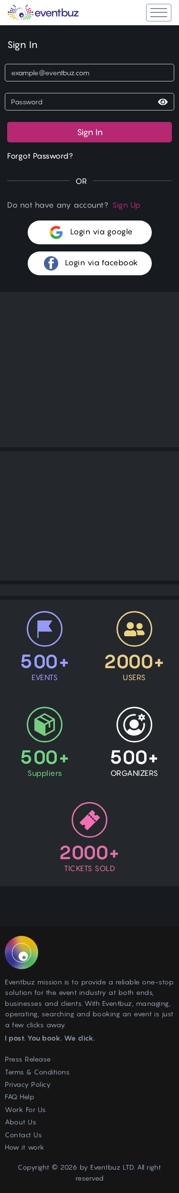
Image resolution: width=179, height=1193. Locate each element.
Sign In (90, 132)
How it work (25, 1147)
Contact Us (23, 1135)
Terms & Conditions (37, 1072)
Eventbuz (105, 1167)
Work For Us (25, 1109)
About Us (20, 1122)
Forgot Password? (40, 155)
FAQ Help (19, 1097)
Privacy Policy (28, 1084)
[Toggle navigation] (158, 12)
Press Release (28, 1059)
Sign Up (126, 205)
